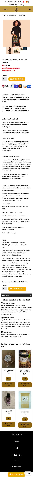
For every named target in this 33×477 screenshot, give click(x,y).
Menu (6, 9)
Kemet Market (17, 466)
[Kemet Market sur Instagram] (14, 462)
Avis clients (5, 295)
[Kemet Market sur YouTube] (17, 462)
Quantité (4, 75)
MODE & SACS (12, 15)
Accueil (4, 15)
